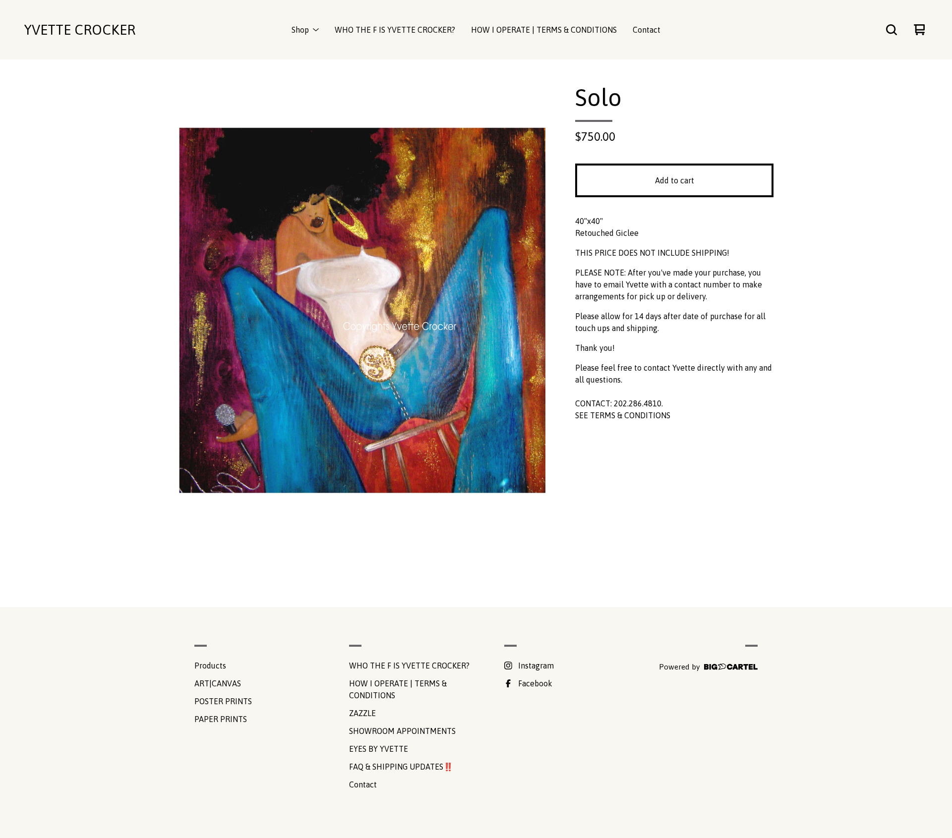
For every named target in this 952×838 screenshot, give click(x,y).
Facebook (535, 683)
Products (210, 665)
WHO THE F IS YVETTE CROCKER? (395, 30)
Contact (646, 30)
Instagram (536, 665)
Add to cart (674, 180)
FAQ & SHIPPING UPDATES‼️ (401, 766)
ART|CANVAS (217, 683)
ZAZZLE (362, 713)
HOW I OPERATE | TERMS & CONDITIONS (544, 30)
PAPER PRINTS (220, 719)
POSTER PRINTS (223, 701)
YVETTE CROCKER (79, 30)
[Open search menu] (891, 30)
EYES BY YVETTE (378, 748)
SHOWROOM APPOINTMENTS (402, 730)
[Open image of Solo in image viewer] (361, 305)
